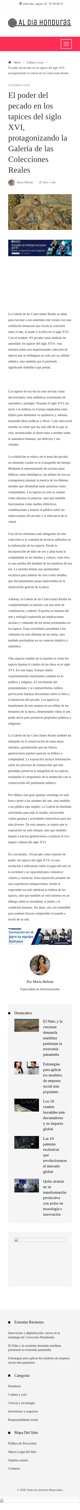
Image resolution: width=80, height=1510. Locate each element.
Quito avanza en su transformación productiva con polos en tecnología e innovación (54, 1197)
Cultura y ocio (19, 85)
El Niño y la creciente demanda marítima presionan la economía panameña (52, 1038)
